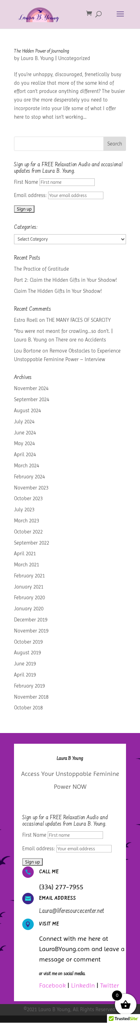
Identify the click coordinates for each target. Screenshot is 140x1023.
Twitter (109, 985)
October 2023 (28, 498)
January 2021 (28, 587)
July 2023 (24, 509)
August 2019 (27, 652)
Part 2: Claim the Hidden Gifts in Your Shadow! (65, 280)
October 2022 (28, 532)
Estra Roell (26, 320)
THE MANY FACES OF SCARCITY (78, 320)
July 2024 (24, 421)
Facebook (52, 985)
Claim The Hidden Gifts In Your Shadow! (58, 291)
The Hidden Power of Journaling (41, 51)
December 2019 (30, 620)
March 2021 (26, 564)
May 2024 (24, 443)
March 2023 (26, 520)
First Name (26, 182)
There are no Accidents (81, 340)
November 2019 (31, 631)
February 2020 (29, 597)
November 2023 (31, 488)
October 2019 (28, 642)
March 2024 (26, 465)
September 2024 (31, 399)
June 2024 (25, 433)
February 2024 (29, 476)
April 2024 (25, 454)
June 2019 (25, 664)
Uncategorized (74, 58)
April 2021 (25, 553)
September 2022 (31, 543)
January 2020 (28, 608)
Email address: (31, 195)
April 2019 (25, 675)
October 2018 (28, 707)
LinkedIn (83, 985)
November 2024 (31, 388)
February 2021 (29, 576)
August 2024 (27, 410)
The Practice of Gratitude (41, 269)
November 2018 (31, 697)
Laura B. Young (37, 58)
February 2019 (29, 686)
